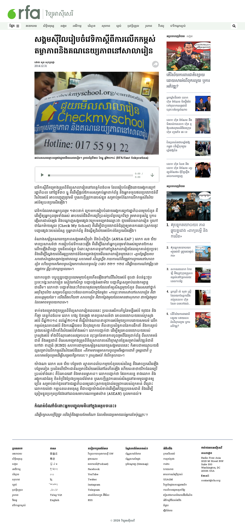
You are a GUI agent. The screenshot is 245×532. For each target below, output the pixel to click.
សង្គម (63, 26)
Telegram (94, 490)
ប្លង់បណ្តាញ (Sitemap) (137, 464)
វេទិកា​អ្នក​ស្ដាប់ (177, 26)
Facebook (94, 469)
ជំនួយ (166, 505)
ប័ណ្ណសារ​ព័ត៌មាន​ (133, 454)
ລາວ (52, 474)
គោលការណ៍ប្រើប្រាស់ (173, 474)
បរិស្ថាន (91, 26)
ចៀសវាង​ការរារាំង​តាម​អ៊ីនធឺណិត (177, 495)
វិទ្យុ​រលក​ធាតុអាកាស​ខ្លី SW (101, 454)
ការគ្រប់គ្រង (168, 459)
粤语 (52, 459)
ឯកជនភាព (168, 469)
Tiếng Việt (56, 495)
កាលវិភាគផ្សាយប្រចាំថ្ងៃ (174, 490)
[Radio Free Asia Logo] (40, 12)
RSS (90, 500)
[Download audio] (152, 175)
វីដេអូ (161, 26)
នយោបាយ (31, 26)
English (54, 500)
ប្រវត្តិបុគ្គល (133, 26)
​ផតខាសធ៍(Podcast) (98, 464)
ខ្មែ (51, 479)
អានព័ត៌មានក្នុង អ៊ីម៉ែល (98, 495)
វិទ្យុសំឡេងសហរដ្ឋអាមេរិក (175, 485)
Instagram (94, 485)
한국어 (53, 469)
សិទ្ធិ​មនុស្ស (48, 26)
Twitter (92, 479)
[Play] (43, 175)
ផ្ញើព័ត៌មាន (167, 510)
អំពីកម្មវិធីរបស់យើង (172, 500)
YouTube (93, 474)
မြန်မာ (53, 464)
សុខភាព (106, 26)
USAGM (168, 479)
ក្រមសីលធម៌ (169, 454)
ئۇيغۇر (54, 490)
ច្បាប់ (118, 26)
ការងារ (166, 464)
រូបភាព (148, 26)
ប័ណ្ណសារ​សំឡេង (133, 459)
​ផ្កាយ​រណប (93, 459)
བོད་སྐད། (54, 485)
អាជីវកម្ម (77, 26)
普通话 (53, 454)
